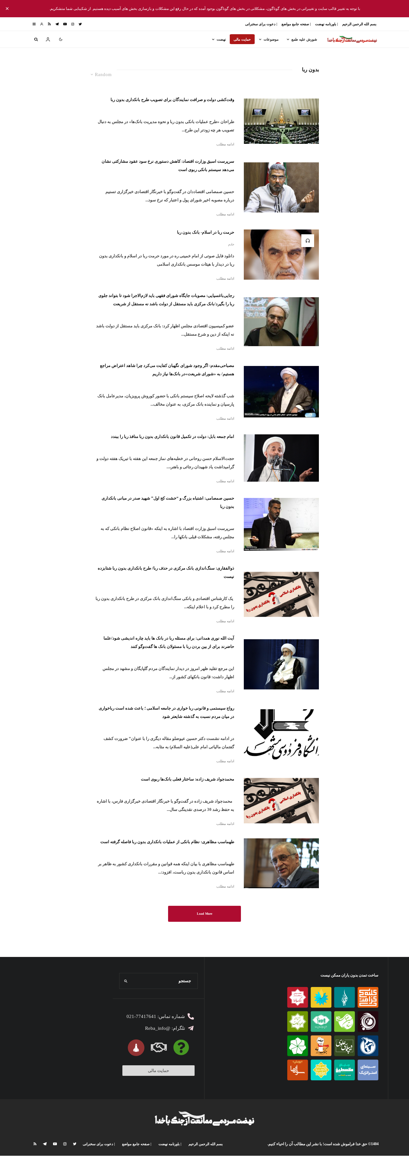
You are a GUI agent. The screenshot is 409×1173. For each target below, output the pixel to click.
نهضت (221, 39)
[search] (126, 981)
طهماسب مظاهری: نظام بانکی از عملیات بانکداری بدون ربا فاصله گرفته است (167, 841)
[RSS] (49, 24)
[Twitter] (80, 24)
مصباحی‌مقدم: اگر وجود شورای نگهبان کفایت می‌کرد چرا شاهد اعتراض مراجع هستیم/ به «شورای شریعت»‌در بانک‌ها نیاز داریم (167, 369)
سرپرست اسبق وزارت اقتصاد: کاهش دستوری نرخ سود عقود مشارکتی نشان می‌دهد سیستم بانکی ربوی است (168, 165)
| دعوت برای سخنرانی (261, 24)
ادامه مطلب (225, 144)
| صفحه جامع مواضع (296, 24)
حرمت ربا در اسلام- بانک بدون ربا (205, 232)
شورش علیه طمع (304, 39)
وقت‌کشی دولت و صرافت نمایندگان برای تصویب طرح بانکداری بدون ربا (172, 99)
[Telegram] (57, 24)
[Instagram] (72, 24)
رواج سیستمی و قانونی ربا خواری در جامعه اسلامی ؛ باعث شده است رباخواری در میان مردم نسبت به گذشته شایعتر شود (166, 712)
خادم (231, 244)
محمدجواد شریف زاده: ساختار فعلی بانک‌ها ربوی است (187, 779)
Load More (204, 913)
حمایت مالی (242, 39)
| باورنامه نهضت (326, 24)
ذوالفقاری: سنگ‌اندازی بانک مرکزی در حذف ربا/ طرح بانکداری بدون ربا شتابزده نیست (166, 572)
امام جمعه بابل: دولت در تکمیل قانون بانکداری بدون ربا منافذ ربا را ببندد (172, 436)
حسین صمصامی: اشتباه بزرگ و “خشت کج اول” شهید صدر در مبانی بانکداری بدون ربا (168, 502)
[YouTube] (65, 24)
